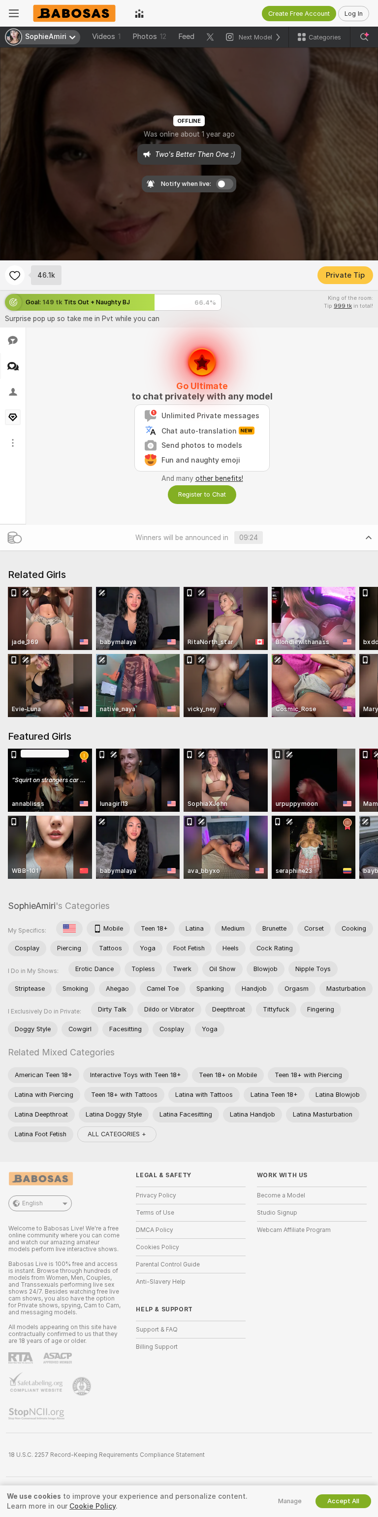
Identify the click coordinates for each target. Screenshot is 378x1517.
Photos (149, 36)
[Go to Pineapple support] (82, 1386)
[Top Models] (139, 13)
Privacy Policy (156, 1195)
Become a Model (281, 1195)
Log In (354, 13)
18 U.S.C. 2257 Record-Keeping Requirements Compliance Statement (106, 1454)
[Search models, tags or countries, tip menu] (364, 37)
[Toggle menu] (14, 13)
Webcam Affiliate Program (294, 1230)
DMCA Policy (154, 1230)
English (32, 1203)
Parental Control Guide (168, 1264)
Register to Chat (202, 494)
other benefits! (219, 478)
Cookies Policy (157, 1247)
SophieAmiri (32, 906)
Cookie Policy (92, 1506)
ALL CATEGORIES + (117, 1134)
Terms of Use (155, 1212)
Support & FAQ (157, 1329)
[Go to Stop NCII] (37, 1414)
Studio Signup (277, 1212)
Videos (106, 36)
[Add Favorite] (15, 275)
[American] (69, 929)
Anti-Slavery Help (161, 1281)
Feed (186, 36)
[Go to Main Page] (77, 13)
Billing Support (157, 1346)
